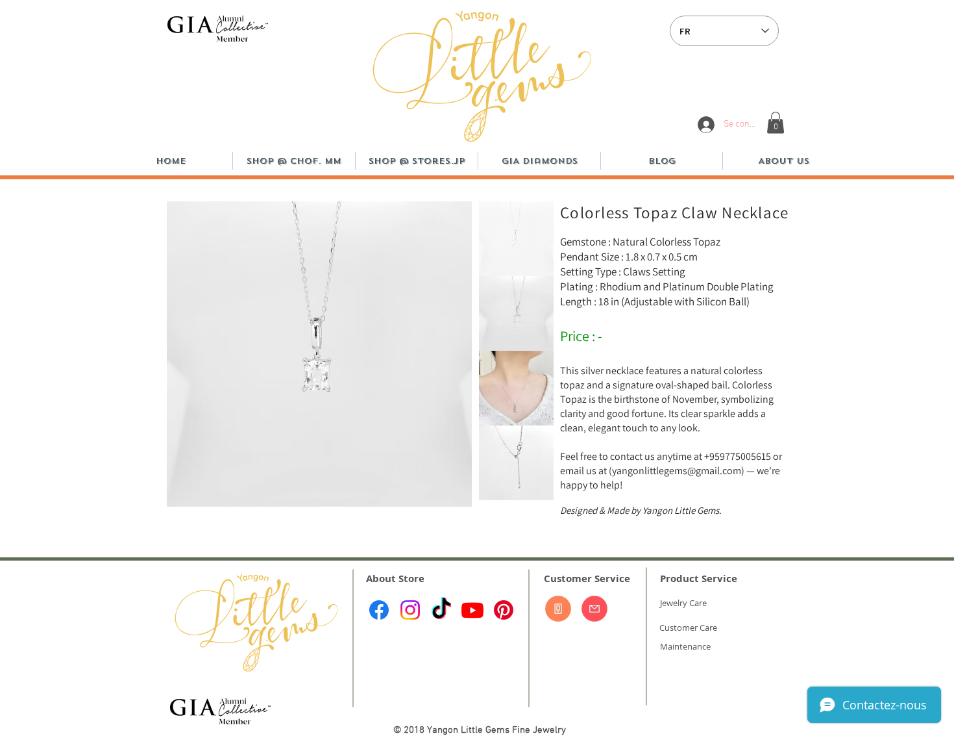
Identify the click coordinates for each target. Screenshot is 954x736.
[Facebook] (379, 610)
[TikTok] (441, 610)
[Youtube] (472, 610)
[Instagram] (410, 610)
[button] (775, 122)
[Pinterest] (504, 610)
